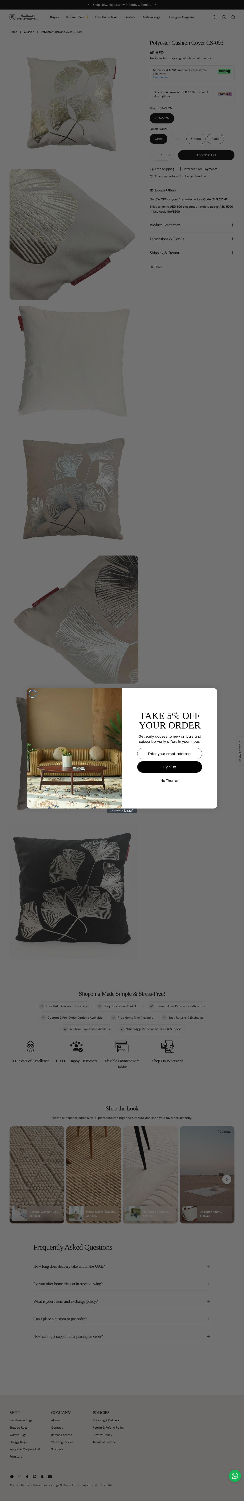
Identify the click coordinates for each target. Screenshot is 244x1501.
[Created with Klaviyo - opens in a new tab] (122, 811)
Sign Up (169, 767)
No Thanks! (170, 780)
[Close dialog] (32, 693)
